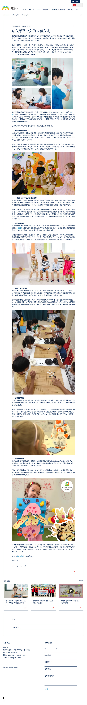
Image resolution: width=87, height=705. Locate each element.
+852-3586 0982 (12, 652)
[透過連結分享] (25, 566)
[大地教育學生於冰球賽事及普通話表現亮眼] (43, 591)
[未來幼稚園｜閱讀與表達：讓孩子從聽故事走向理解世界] (16, 591)
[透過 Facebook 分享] (13, 566)
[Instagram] (3, 701)
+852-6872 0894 (21, 655)
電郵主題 (48, 669)
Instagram (13, 658)
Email (19, 658)
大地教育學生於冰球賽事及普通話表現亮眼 (43, 602)
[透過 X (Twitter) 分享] (17, 566)
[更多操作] (74, 26)
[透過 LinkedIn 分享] (21, 566)
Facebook (6, 658)
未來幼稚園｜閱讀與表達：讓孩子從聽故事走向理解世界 (16, 602)
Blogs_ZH (15, 560)
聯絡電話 (48, 655)
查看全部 (81, 580)
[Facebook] (3, 698)
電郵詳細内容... (50, 676)
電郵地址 (48, 662)
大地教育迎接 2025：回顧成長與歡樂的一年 (70, 602)
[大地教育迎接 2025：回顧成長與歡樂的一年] (71, 591)
